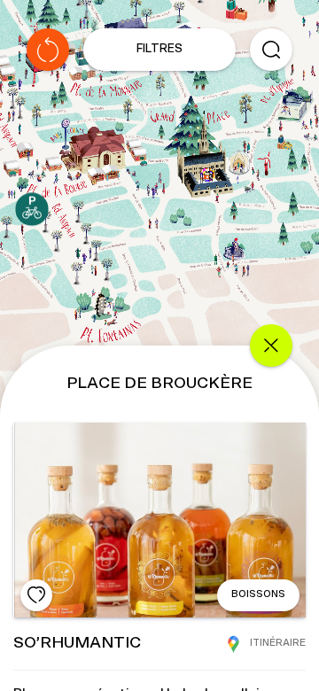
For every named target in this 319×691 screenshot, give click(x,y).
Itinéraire (278, 643)
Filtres (159, 49)
